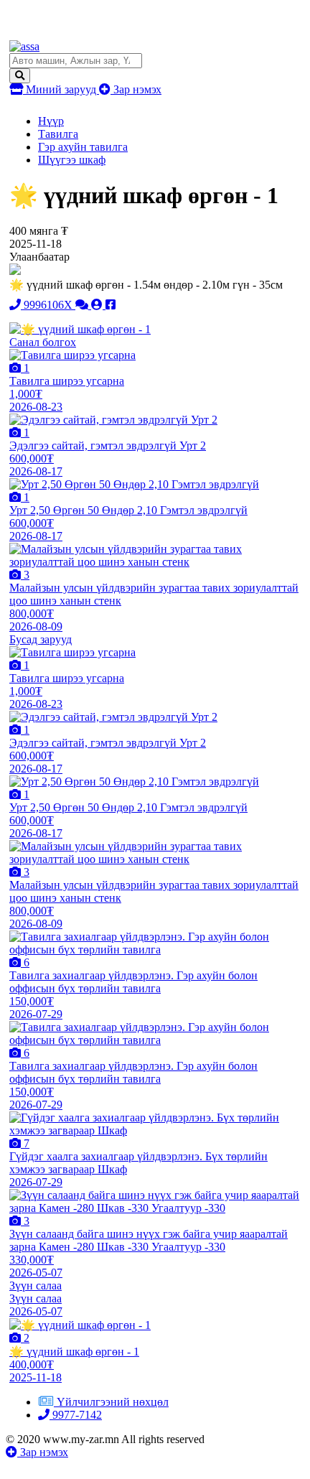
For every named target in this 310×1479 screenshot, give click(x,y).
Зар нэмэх (136, 89)
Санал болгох (42, 342)
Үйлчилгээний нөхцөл (113, 1402)
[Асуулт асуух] (83, 305)
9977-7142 (76, 1415)
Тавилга (58, 134)
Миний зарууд (61, 89)
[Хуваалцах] (110, 305)
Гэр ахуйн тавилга (83, 147)
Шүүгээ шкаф (71, 160)
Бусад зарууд (40, 639)
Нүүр (51, 121)
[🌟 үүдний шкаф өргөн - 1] (80, 329)
